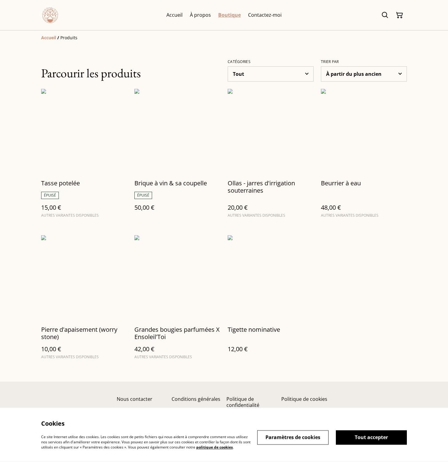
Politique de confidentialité (242, 402)
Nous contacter (134, 399)
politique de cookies (214, 447)
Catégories (239, 62)
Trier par (330, 62)
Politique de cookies (304, 399)
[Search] (385, 15)
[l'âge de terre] (50, 15)
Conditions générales (196, 399)
